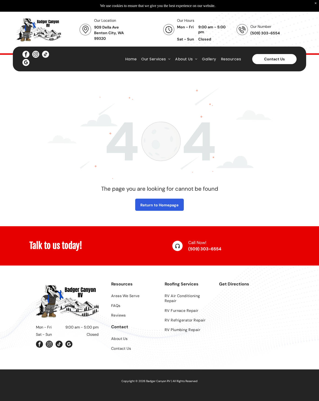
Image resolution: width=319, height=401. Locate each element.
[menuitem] (131, 59)
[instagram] (35, 55)
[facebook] (25, 55)
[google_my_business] (25, 63)
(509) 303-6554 (204, 249)
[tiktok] (45, 55)
